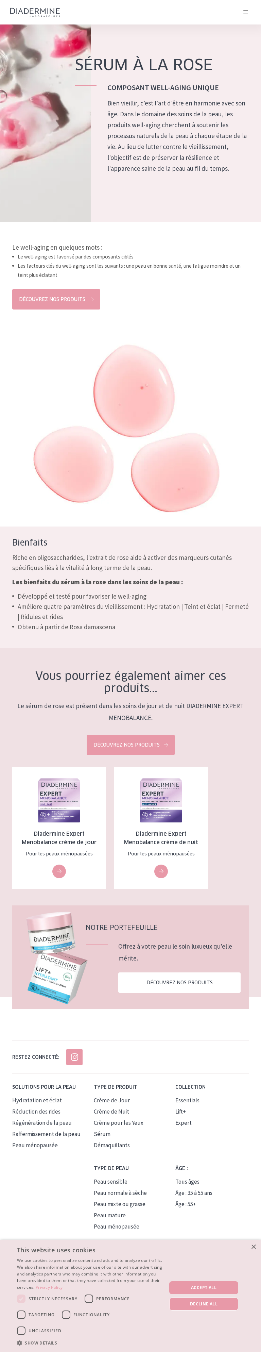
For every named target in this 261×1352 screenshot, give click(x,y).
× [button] (253, 1247)
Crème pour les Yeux (118, 1122)
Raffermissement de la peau (46, 1134)
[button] (89, 1343)
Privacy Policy (49, 1287)
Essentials (187, 1100)
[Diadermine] (35, 12)
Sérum (102, 1134)
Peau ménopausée (35, 1145)
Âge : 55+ (185, 1204)
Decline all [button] (204, 1304)
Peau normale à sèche (120, 1193)
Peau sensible (110, 1181)
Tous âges (187, 1181)
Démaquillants (112, 1145)
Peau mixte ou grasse (119, 1204)
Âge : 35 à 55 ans (193, 1193)
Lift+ (180, 1111)
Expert (183, 1122)
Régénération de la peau (42, 1122)
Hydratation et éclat (37, 1100)
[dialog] (130, 1296)
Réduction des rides (36, 1111)
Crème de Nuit (111, 1111)
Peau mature (110, 1215)
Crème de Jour (112, 1100)
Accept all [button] (203, 1287)
